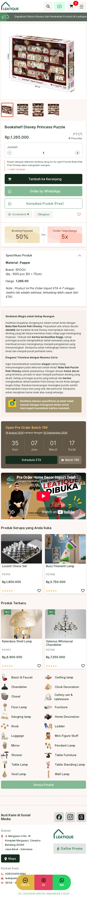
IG (43, 885)
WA (61, 885)
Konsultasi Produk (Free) (45, 203)
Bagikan (45, 214)
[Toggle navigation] (81, 6)
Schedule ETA (31, 460)
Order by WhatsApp (45, 191)
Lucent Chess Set (14, 566)
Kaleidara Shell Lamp (17, 641)
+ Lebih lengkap (16, 169)
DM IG (25, 885)
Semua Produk (43, 784)
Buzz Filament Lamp (60, 566)
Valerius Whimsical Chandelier (59, 643)
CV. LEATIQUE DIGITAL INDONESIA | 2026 (43, 893)
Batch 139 (72, 460)
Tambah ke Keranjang (45, 179)
